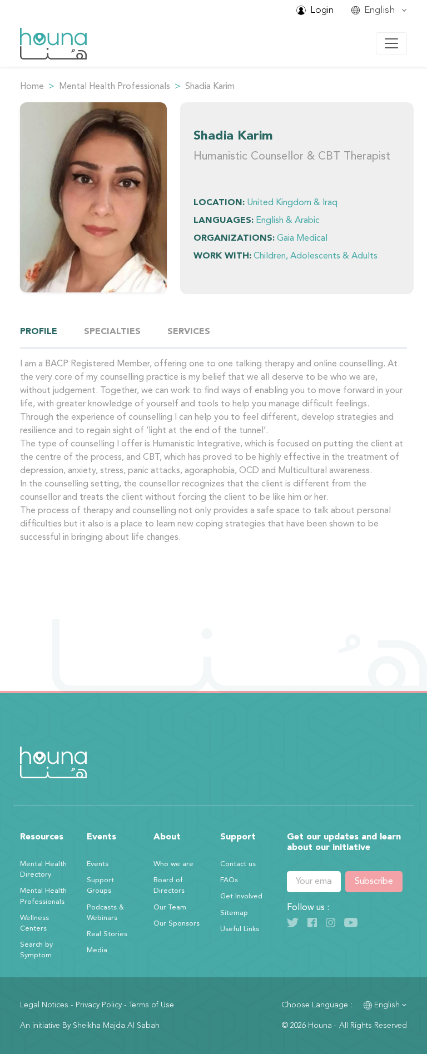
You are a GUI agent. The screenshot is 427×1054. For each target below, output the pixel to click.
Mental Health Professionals (114, 86)
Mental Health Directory (43, 869)
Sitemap (234, 913)
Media (97, 950)
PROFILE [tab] (38, 331)
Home (32, 86)
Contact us (238, 864)
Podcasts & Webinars (105, 913)
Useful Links (239, 929)
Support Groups (100, 885)
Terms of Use (151, 1005)
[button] (379, 10)
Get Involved (241, 896)
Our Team (169, 907)
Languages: (223, 220)
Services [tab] (188, 331)
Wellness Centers (34, 923)
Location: (219, 202)
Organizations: (234, 238)
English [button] (387, 1005)
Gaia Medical (302, 238)
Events (97, 864)
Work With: (222, 256)
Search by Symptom (36, 950)
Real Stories (107, 934)
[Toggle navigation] (391, 43)
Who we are (173, 864)
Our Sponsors (176, 923)
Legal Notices (44, 1005)
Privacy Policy (99, 1005)
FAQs (229, 880)
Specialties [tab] (112, 331)
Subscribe (374, 881)
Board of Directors (169, 885)
